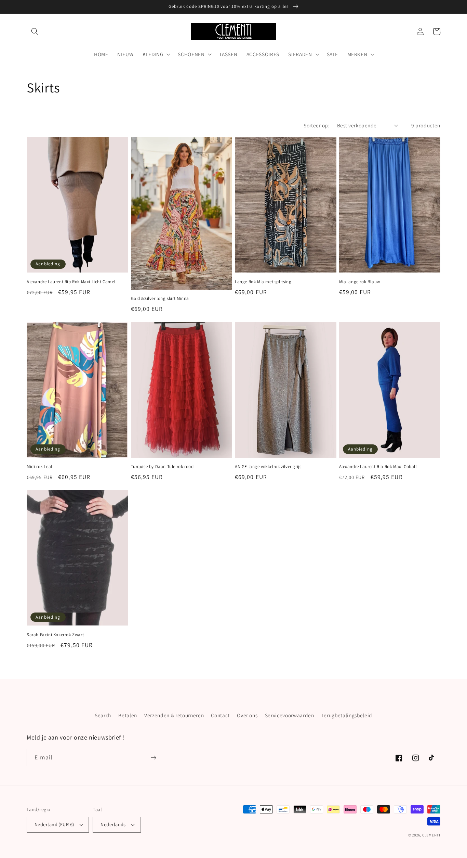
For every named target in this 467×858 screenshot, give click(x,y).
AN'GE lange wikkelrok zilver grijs (268, 466)
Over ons (247, 715)
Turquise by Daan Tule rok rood (162, 466)
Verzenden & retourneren (174, 715)
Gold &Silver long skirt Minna (160, 298)
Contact (220, 715)
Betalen (127, 715)
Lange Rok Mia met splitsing (263, 282)
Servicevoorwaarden (289, 715)
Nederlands (113, 824)
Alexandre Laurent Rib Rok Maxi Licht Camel (71, 282)
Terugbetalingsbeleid (346, 715)
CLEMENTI (431, 835)
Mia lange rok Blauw (359, 282)
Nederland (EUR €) (54, 824)
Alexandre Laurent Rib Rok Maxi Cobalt (378, 466)
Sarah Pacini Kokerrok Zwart (55, 635)
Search (103, 715)
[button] (35, 31)
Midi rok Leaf (40, 466)
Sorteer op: (317, 125)
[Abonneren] (153, 758)
